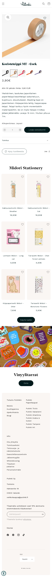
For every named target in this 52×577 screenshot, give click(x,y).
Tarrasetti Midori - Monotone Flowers (38, 305)
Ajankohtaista (13, 412)
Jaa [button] (45, 151)
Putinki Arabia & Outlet (33, 419)
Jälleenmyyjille (13, 458)
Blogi (9, 416)
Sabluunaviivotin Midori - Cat (39, 209)
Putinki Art (30, 427)
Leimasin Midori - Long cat (13, 257)
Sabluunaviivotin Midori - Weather (13, 209)
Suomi (24, 559)
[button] (3, 3)
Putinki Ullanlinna (33, 415)
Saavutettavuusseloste (17, 454)
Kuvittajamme (13, 409)
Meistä (10, 406)
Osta (26, 383)
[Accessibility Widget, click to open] (3, 573)
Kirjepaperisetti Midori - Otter (13, 305)
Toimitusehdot (13, 445)
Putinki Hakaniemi (33, 412)
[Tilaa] (42, 514)
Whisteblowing (13, 461)
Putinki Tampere (33, 424)
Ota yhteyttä (12, 442)
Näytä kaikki (26, 320)
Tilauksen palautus (11, 465)
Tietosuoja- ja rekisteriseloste (13, 449)
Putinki (28, 568)
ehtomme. (27, 519)
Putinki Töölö (32, 408)
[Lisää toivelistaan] (45, 17)
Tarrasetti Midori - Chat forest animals (38, 257)
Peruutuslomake (14, 470)
